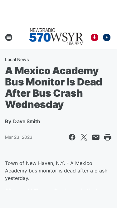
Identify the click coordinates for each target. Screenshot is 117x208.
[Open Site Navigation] (8, 37)
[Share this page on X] (84, 137)
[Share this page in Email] (95, 137)
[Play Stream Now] (106, 37)
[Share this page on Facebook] (72, 137)
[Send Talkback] (94, 37)
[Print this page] (107, 137)
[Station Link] (56, 37)
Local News (17, 59)
